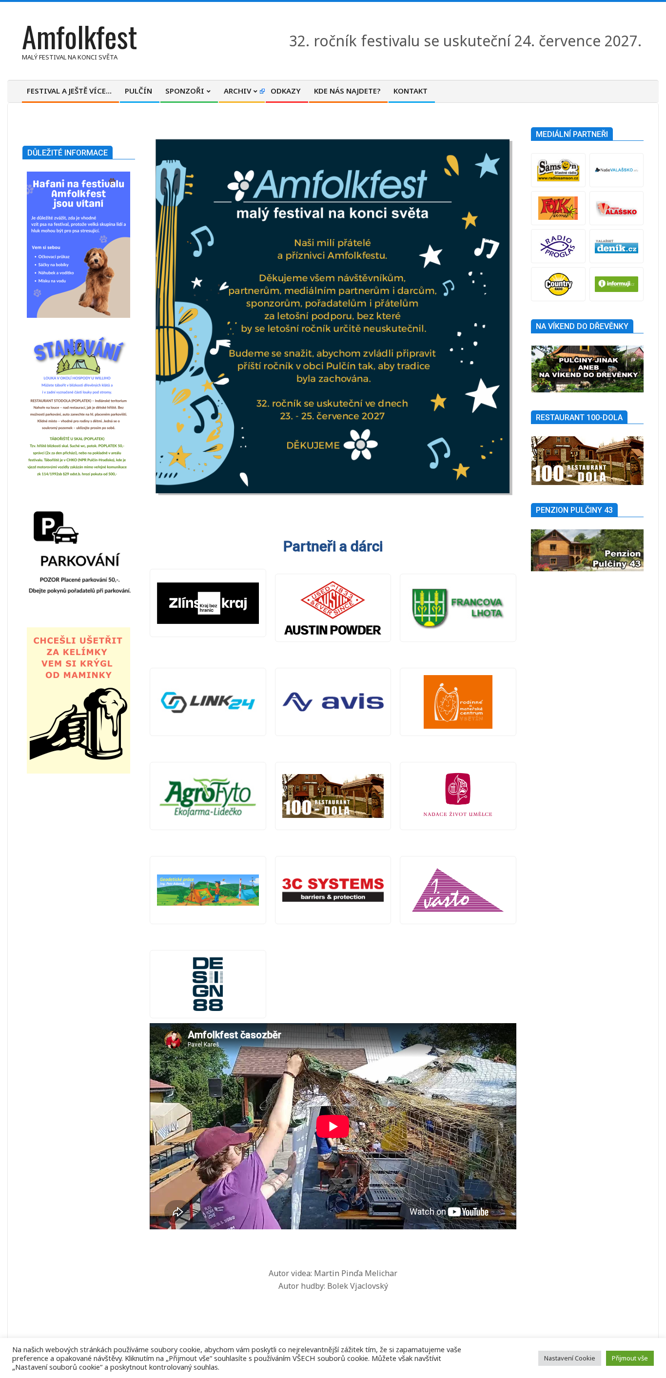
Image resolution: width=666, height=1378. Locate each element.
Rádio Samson (558, 170)
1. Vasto (458, 890)
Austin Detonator (333, 608)
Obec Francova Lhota (458, 608)
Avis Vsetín (333, 702)
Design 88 (208, 984)
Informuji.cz (616, 284)
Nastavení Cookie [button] (569, 1358)
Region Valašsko (616, 208)
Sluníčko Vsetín (458, 702)
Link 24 (208, 702)
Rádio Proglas (558, 246)
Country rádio (558, 284)
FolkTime (558, 208)
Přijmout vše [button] (630, 1358)
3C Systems (333, 890)
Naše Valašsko (616, 170)
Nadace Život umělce (458, 796)
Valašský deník (616, 246)
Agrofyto (208, 796)
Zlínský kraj (208, 603)
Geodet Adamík (208, 890)
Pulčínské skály (333, 796)
